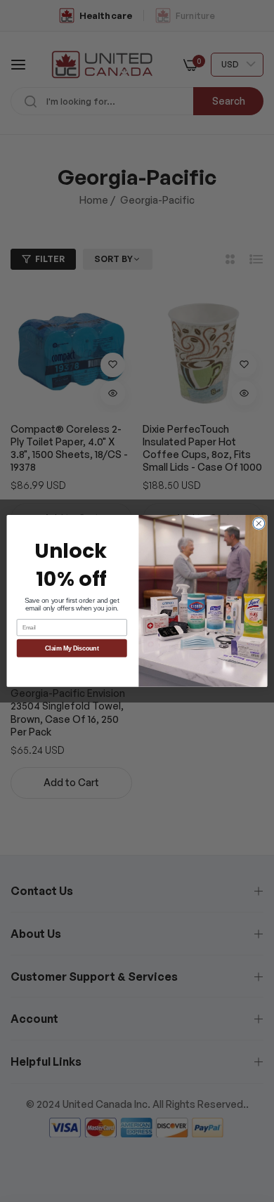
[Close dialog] (259, 524)
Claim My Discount (72, 648)
